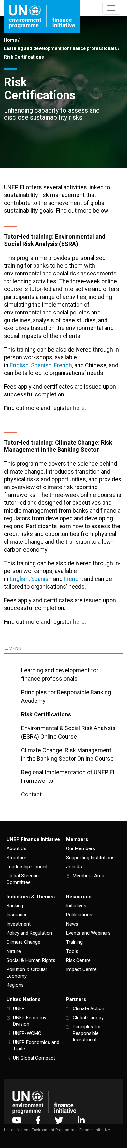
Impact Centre (81, 969)
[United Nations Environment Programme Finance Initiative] (44, 1102)
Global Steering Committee (23, 879)
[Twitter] (59, 1120)
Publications (79, 915)
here (79, 408)
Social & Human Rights (31, 960)
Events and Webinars (88, 933)
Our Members (80, 848)
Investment (19, 924)
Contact (31, 794)
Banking (15, 906)
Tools (72, 951)
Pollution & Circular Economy (27, 973)
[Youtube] (16, 1120)
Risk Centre (78, 960)
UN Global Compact (34, 1058)
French (63, 365)
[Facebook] (38, 1120)
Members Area (88, 876)
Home (10, 40)
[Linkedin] (81, 1120)
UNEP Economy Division (29, 1021)
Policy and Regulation (29, 933)
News (72, 924)
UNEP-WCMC (27, 1033)
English (19, 365)
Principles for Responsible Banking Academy (66, 696)
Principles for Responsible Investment (87, 1033)
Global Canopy (88, 1018)
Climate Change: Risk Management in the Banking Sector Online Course (67, 754)
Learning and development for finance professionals (60, 48)
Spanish (41, 365)
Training (74, 942)
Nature (14, 951)
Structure (16, 858)
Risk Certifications (46, 714)
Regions (15, 985)
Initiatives (76, 906)
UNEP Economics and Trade (36, 1045)
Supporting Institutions (90, 858)
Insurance (17, 915)
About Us (16, 848)
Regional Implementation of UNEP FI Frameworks (67, 776)
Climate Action (88, 1008)
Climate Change (23, 942)
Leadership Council (27, 867)
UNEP (19, 1008)
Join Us (74, 867)
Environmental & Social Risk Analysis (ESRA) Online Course (68, 732)
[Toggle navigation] (111, 8)
